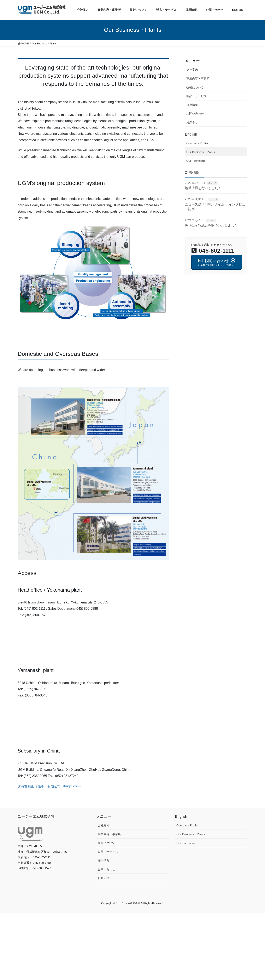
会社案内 (192, 69)
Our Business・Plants (200, 152)
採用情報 (192, 104)
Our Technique (196, 160)
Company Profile (197, 143)
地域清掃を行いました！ (203, 188)
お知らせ (192, 122)
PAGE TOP (254, 935)
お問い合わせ (195, 113)
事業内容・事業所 (198, 78)
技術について (195, 87)
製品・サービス (196, 96)
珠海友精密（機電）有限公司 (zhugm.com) (49, 786)
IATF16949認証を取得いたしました (213, 225)
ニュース (212, 183)
